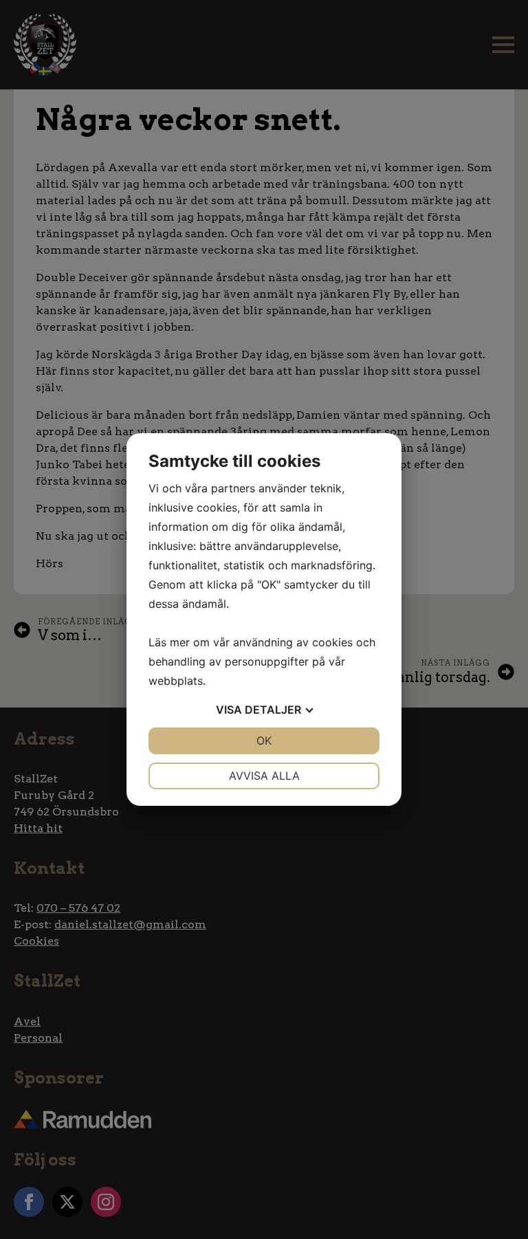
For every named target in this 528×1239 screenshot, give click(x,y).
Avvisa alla (264, 775)
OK (264, 740)
